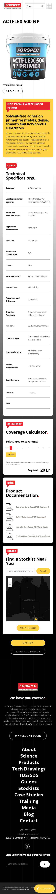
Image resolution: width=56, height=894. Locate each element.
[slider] (11, 448)
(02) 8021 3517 (28, 830)
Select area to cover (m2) (22, 441)
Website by (15, 889)
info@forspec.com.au (28, 834)
